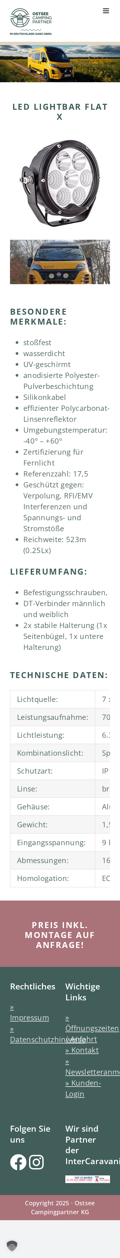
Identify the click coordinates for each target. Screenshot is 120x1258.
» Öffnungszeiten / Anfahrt (92, 1028)
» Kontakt (82, 1050)
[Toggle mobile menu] (106, 10)
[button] (12, 1246)
